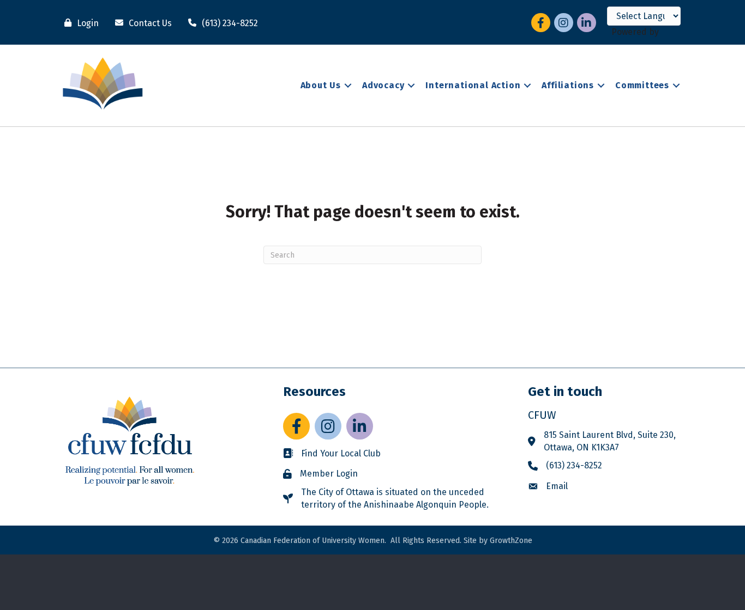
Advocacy (383, 85)
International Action (472, 85)
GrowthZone (511, 540)
